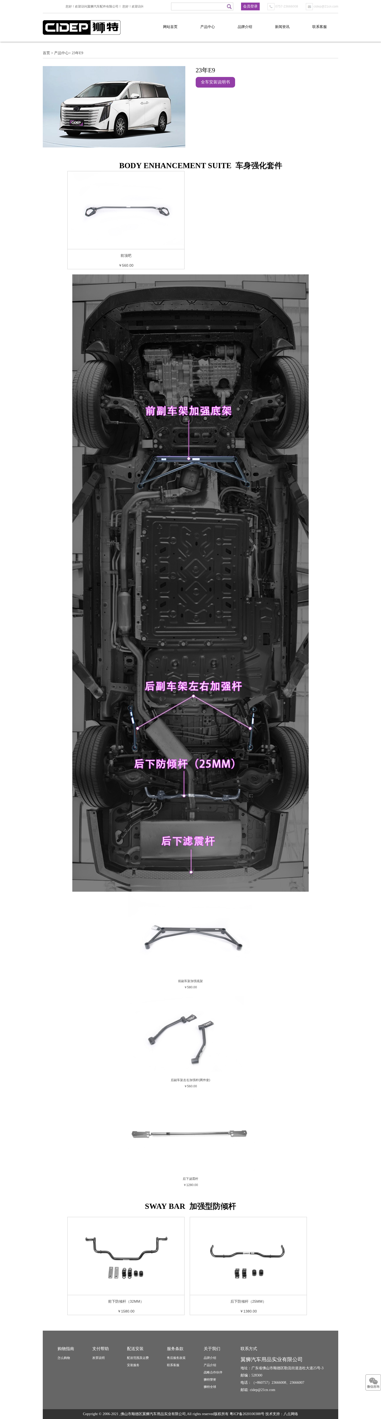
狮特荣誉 (210, 1379)
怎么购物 (64, 1358)
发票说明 (98, 1358)
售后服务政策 (176, 1358)
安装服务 (133, 1365)
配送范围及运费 (138, 1358)
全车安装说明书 (215, 82)
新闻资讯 (282, 27)
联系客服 (319, 27)
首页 (46, 53)
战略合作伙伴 (213, 1372)
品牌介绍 (245, 27)
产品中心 (207, 27)
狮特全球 (210, 1387)
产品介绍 (210, 1365)
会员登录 (250, 6)
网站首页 (170, 27)
